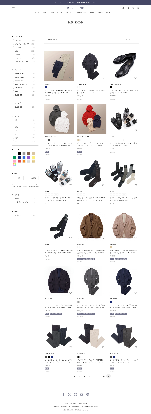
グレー (78, 302)
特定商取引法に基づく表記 (90, 406)
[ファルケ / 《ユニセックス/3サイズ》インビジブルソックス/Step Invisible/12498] (124, 119)
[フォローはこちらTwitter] (69, 394)
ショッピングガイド (70, 403)
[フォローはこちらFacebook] (63, 394)
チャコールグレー (49, 140)
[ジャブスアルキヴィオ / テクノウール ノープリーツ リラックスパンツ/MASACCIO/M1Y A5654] (124, 336)
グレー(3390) (111, 194)
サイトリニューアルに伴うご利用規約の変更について (75, 2)
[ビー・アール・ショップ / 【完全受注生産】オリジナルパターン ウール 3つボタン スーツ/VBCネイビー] (124, 281)
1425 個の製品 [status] (51, 39)
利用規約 (64, 406)
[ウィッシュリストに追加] (70, 77)
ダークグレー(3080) (78, 194)
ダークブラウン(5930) (84, 194)
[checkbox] (25, 40)
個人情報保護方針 (74, 406)
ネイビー (46, 87)
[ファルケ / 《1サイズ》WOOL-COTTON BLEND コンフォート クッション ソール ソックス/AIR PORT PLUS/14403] (92, 174)
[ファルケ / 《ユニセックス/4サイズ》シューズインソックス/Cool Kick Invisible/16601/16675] (59, 174)
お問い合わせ (83, 403)
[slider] (13, 184)
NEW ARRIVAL (40, 12)
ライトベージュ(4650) (122, 140)
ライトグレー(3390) (114, 140)
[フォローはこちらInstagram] (75, 394)
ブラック (111, 87)
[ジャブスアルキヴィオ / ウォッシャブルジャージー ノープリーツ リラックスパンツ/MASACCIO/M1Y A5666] (59, 336)
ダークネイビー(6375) (120, 140)
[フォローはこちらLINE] (87, 394)
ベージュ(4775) (57, 194)
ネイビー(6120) (54, 194)
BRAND (60, 12)
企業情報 (56, 406)
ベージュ (78, 140)
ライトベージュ (49, 87)
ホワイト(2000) (111, 140)
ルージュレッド (81, 140)
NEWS (100, 12)
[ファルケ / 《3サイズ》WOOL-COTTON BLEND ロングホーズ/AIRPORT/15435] (59, 226)
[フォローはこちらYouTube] (81, 394)
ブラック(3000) (117, 140)
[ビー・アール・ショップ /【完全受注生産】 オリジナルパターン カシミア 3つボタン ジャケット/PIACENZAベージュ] (124, 226)
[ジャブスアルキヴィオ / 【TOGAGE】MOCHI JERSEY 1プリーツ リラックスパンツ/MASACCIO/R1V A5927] (92, 336)
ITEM (52, 12)
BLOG (92, 12)
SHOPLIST (110, 12)
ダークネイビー (78, 87)
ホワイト (46, 140)
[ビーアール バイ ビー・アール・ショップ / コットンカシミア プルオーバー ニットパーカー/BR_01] (59, 119)
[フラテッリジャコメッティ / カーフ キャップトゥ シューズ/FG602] (124, 66)
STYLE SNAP (82, 12)
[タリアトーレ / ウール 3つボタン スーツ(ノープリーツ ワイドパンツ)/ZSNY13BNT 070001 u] (92, 66)
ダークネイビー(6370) (81, 194)
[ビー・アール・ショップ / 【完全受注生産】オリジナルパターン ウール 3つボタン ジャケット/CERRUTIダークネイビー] (59, 281)
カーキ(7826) (125, 194)
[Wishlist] (133, 8)
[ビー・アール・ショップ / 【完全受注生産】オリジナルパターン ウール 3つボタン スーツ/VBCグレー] (92, 281)
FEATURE (70, 12)
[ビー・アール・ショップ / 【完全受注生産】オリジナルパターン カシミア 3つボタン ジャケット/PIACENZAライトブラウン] (92, 226)
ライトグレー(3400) (49, 194)
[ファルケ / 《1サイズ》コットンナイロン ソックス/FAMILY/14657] (124, 174)
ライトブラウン (78, 247)
